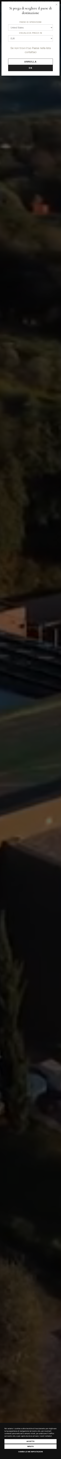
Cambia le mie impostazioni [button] (30, 1452)
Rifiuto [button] (30, 1446)
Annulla (30, 61)
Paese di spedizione (31, 22)
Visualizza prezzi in (30, 33)
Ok (30, 68)
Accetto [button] (30, 1441)
